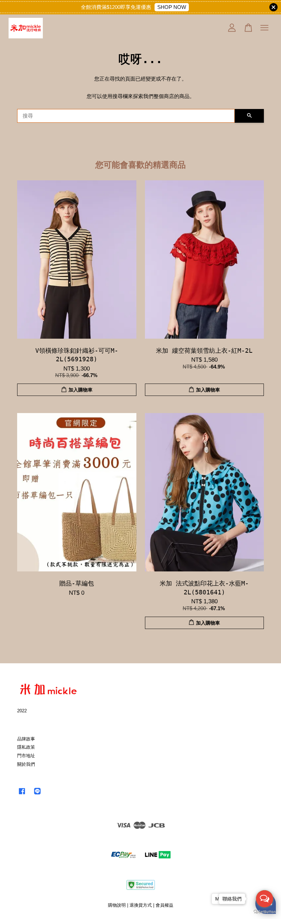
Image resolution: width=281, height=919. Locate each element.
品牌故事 (26, 738)
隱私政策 (26, 747)
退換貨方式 (141, 905)
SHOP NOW (171, 7)
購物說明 (117, 905)
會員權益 (164, 905)
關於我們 (26, 764)
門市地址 (26, 755)
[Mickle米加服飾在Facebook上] (22, 794)
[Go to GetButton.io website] (265, 912)
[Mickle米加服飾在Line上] (37, 794)
